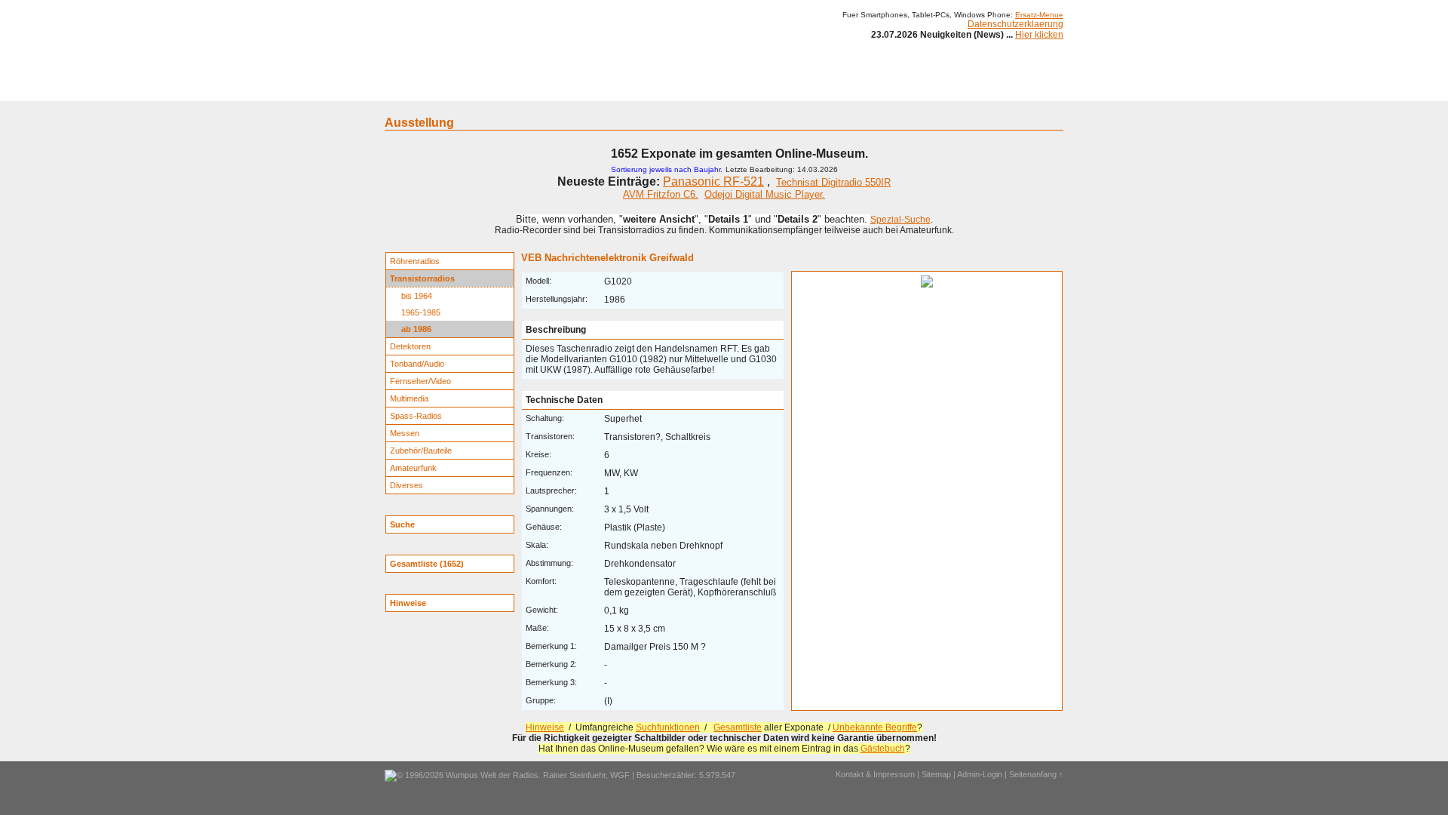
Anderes (859, 89)
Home (405, 89)
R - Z (687, 89)
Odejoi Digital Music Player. (764, 194)
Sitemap (936, 774)
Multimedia (409, 398)
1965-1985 (420, 312)
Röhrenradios (415, 261)
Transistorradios (422, 278)
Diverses (406, 485)
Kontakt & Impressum (875, 774)
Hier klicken (1039, 34)
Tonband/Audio (417, 363)
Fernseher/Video (420, 381)
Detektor (807, 89)
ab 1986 (416, 329)
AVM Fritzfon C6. (660, 194)
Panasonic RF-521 (713, 181)
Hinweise (545, 727)
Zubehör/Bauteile (421, 450)
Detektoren (410, 346)
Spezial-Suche (900, 219)
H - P (650, 89)
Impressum (916, 89)
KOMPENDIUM (743, 89)
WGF (620, 775)
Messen (404, 433)
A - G (613, 89)
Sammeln (566, 89)
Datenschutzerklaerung (1015, 24)
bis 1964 (416, 295)
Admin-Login (979, 774)
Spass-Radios (416, 415)
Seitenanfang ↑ (1036, 774)
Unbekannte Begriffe (875, 727)
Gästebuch (883, 748)
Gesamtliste (737, 727)
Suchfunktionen (668, 727)
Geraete (450, 89)
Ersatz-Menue (1039, 15)
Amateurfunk (413, 467)
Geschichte (506, 89)
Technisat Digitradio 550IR (833, 182)
